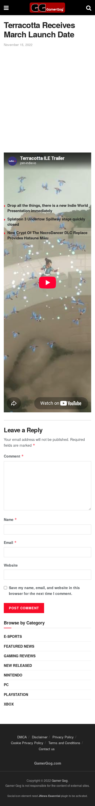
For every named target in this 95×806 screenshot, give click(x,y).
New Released (18, 665)
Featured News (19, 646)
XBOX (9, 704)
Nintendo (13, 674)
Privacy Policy (63, 737)
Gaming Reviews (19, 655)
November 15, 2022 (18, 44)
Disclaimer (39, 737)
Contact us (47, 748)
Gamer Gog (60, 780)
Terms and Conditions (64, 742)
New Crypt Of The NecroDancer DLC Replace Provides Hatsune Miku (47, 235)
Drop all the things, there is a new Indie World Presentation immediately (47, 208)
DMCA (22, 737)
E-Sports (13, 636)
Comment (14, 456)
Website (11, 565)
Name (10, 519)
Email (10, 542)
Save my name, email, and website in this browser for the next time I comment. (44, 590)
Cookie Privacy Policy (27, 742)
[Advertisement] (47, 97)
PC (6, 684)
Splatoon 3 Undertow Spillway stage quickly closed (46, 221)
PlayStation (16, 694)
